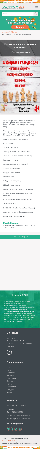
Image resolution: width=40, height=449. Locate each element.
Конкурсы (10, 389)
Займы (9, 392)
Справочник (12, 386)
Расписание (11, 378)
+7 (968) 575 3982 (16, 412)
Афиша (9, 370)
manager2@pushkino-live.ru (20, 418)
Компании (11, 373)
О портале (11, 338)
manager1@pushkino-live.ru (20, 415)
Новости (10, 367)
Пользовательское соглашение (19, 343)
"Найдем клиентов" (10, 440)
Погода (9, 384)
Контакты (10, 346)
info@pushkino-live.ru (18, 405)
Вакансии (10, 375)
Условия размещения (15, 341)
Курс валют (11, 381)
